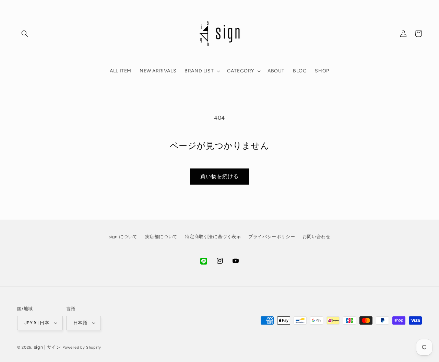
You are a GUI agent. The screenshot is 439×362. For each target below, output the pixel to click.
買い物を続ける (219, 176)
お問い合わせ (316, 236)
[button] (24, 33)
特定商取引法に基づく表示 (213, 236)
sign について (123, 236)
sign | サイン (47, 347)
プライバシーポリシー (271, 236)
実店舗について (161, 236)
